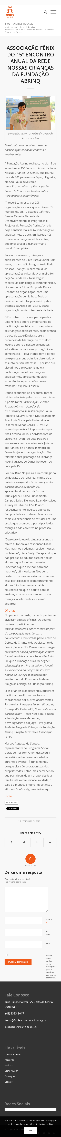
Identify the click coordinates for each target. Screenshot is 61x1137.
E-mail (48, 934)
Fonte (8, 796)
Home (22, 27)
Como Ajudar (11, 1070)
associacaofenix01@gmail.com (21, 1026)
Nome (49, 921)
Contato (9, 1081)
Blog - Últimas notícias (19, 23)
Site (48, 943)
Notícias (31, 27)
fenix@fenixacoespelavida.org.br (25, 1020)
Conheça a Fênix (13, 1054)
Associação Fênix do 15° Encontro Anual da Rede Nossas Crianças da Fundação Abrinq (30, 64)
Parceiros (9, 1059)
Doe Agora (10, 1076)
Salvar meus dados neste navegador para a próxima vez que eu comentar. (51, 966)
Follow (13, 802)
